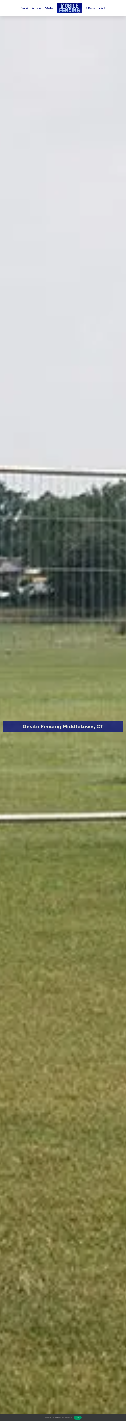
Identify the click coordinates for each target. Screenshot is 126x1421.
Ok (78, 1417)
